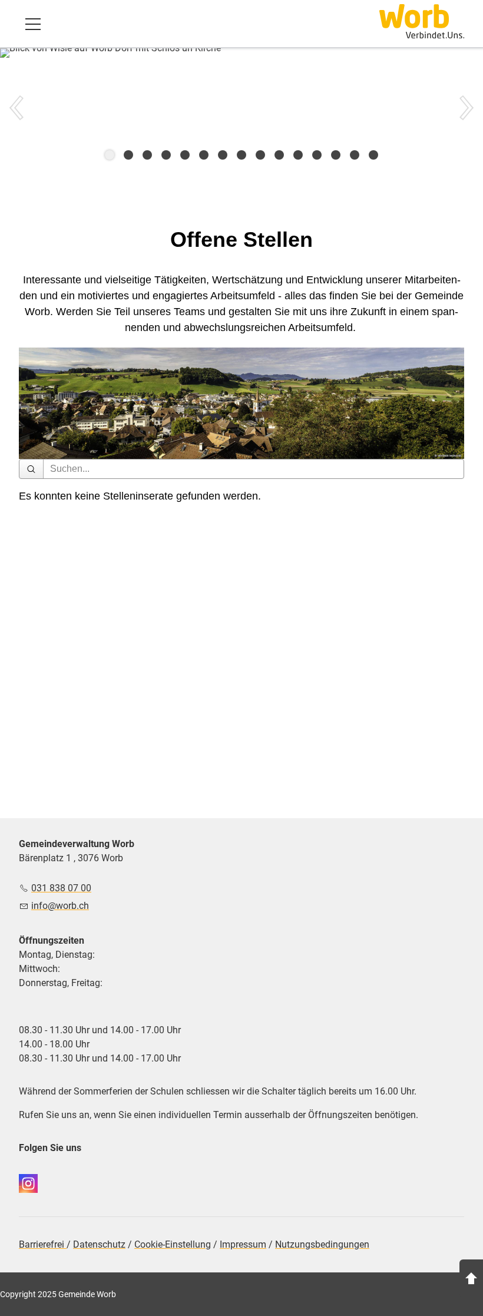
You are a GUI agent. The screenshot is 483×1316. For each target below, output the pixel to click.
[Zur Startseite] (421, 21)
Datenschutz (99, 1244)
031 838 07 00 (61, 888)
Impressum (243, 1244)
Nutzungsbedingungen (322, 1244)
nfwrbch (61, 905)
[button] (33, 24)
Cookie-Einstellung (172, 1244)
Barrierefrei (43, 1244)
